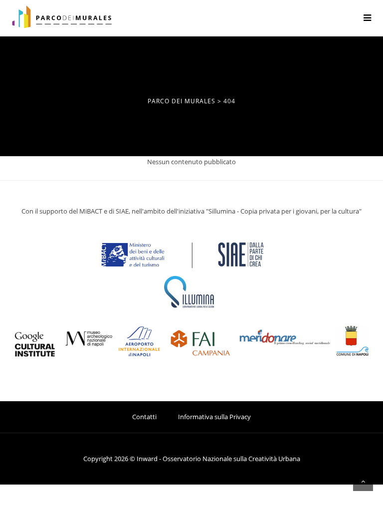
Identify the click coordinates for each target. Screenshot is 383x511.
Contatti (144, 416)
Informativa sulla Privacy (214, 416)
